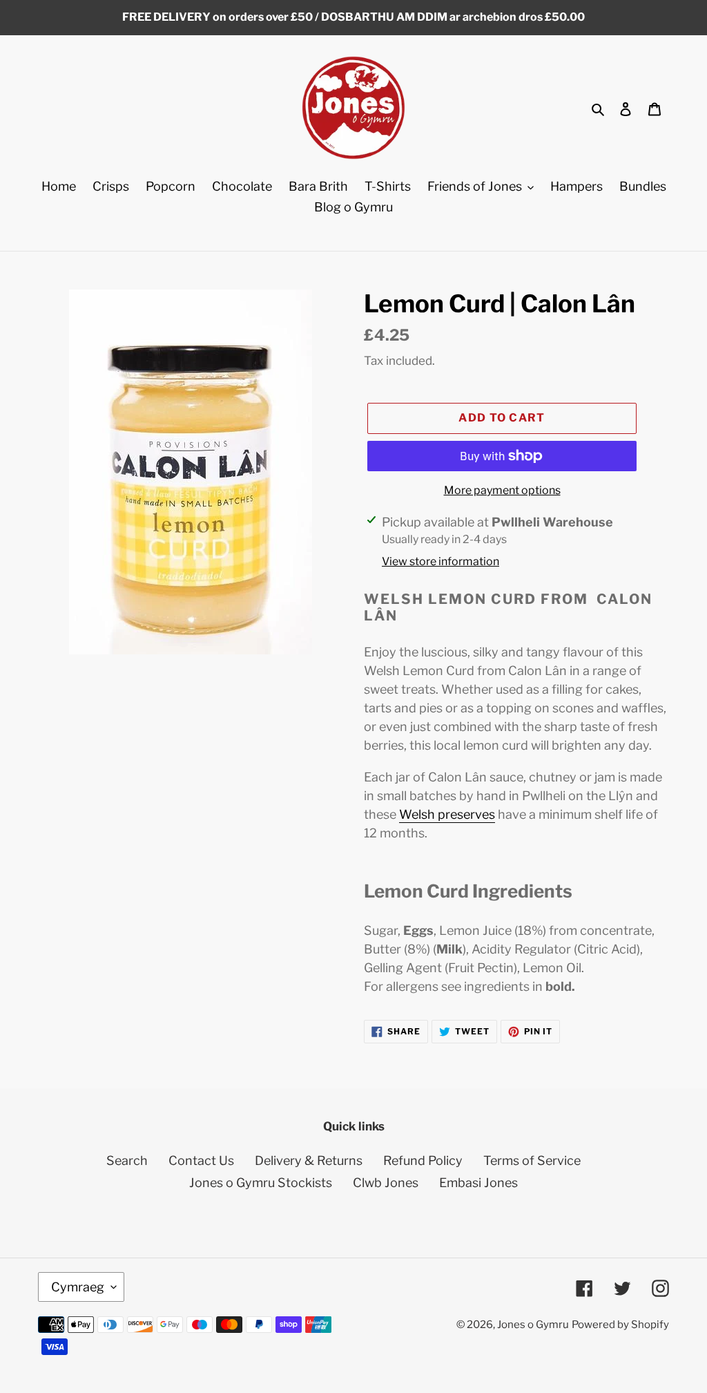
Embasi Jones (478, 1182)
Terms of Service (532, 1160)
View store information (440, 561)
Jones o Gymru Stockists (260, 1182)
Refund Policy (423, 1160)
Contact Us (201, 1160)
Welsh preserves (447, 814)
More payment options (502, 490)
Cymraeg (77, 1287)
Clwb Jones (385, 1182)
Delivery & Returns (308, 1160)
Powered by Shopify (620, 1324)
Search (127, 1160)
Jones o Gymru (533, 1324)
